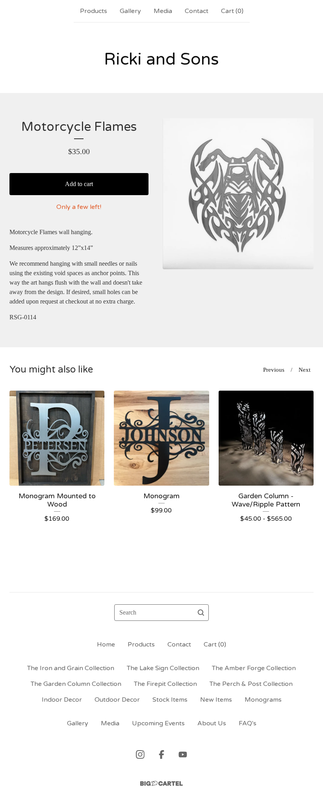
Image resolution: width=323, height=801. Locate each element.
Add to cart (79, 184)
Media (163, 11)
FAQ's (247, 723)
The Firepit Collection (165, 684)
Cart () (232, 11)
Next (304, 370)
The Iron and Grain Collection (70, 668)
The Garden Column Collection (76, 684)
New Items (216, 700)
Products (93, 11)
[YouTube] (182, 754)
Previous (273, 370)
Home (106, 644)
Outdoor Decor (117, 700)
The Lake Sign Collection (163, 668)
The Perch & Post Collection (251, 684)
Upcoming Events (158, 723)
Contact (196, 11)
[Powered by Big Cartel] (161, 783)
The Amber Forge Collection (254, 668)
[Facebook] (161, 754)
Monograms (263, 700)
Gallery (130, 11)
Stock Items (169, 700)
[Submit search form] (201, 612)
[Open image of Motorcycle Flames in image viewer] (238, 193)
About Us (211, 723)
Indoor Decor (62, 700)
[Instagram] (140, 754)
